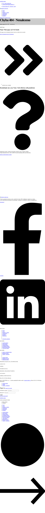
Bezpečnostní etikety (6, 416)
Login (1, 394)
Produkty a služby (5, 407)
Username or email (4, 390)
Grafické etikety (5, 412)
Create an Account (8, 388)
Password (2, 392)
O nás (3, 406)
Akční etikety (4, 418)
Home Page (2, 24)
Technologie (4, 408)
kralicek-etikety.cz (27, 380)
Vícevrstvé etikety (5, 417)
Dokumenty (4, 409)
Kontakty (4, 410)
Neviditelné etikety (5, 415)
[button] (5, 17)
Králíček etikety (3, 1)
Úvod (3, 405)
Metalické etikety (5, 419)
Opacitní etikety (5, 414)
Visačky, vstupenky (6, 420)
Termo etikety (4, 413)
